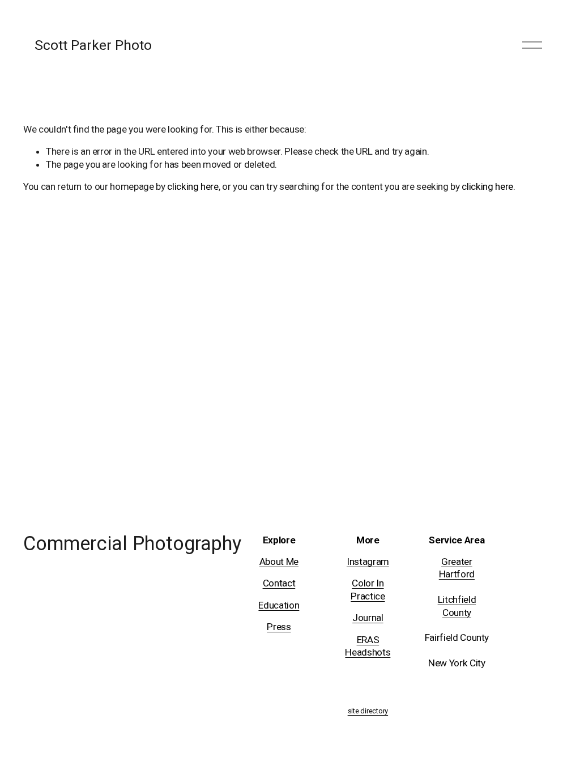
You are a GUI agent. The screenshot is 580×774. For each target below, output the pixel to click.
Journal (367, 617)
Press (279, 626)
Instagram (368, 561)
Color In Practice (368, 589)
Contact (279, 583)
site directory (368, 711)
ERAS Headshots (367, 646)
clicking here (193, 186)
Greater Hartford (457, 568)
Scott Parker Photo (93, 45)
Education (278, 605)
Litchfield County (457, 606)
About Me (278, 561)
